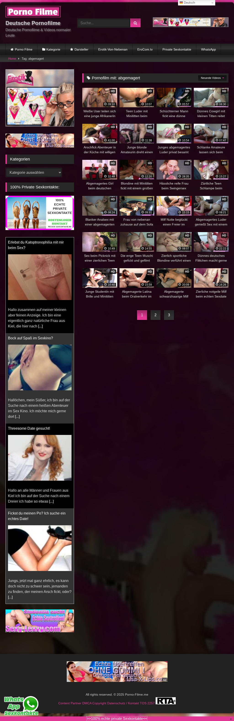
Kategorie (53, 49)
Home (12, 58)
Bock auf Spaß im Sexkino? (30, 242)
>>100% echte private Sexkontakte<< (117, 719)
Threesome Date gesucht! (29, 333)
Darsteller (81, 49)
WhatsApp (208, 49)
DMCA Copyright (94, 703)
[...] (17, 321)
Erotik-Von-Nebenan (113, 49)
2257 (151, 703)
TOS (143, 703)
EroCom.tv (145, 49)
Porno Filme (23, 49)
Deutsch (189, 2)
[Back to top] (220, 707)
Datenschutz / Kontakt (123, 703)
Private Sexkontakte (176, 49)
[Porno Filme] (36, 12)
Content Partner (70, 703)
